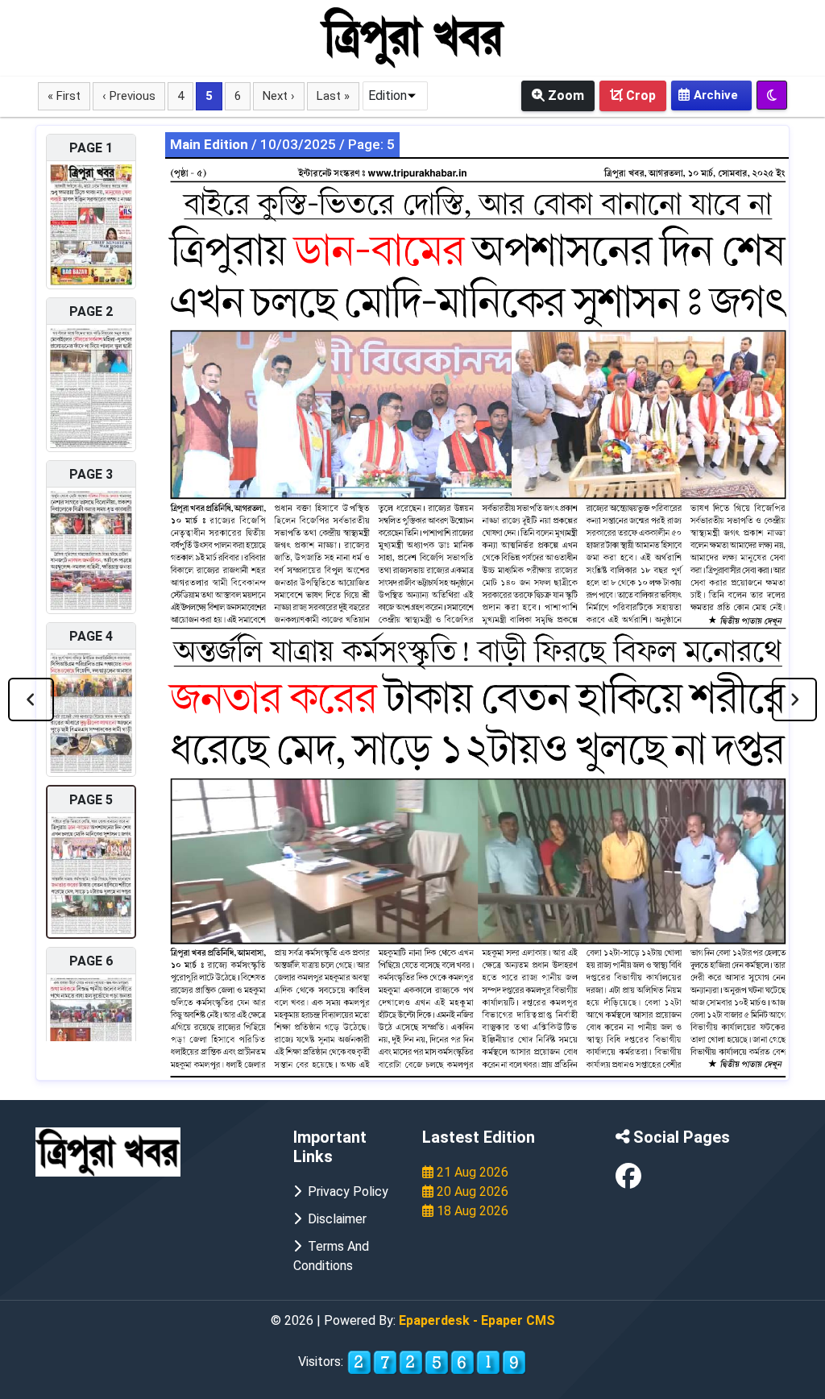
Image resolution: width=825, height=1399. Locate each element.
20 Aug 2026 (470, 1191)
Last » (333, 96)
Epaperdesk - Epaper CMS (477, 1320)
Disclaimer (334, 1219)
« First (64, 96)
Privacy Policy (344, 1191)
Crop (639, 95)
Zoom (564, 95)
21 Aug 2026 (470, 1172)
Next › (279, 96)
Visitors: (322, 1361)
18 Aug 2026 (470, 1210)
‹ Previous (128, 96)
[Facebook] (628, 1181)
